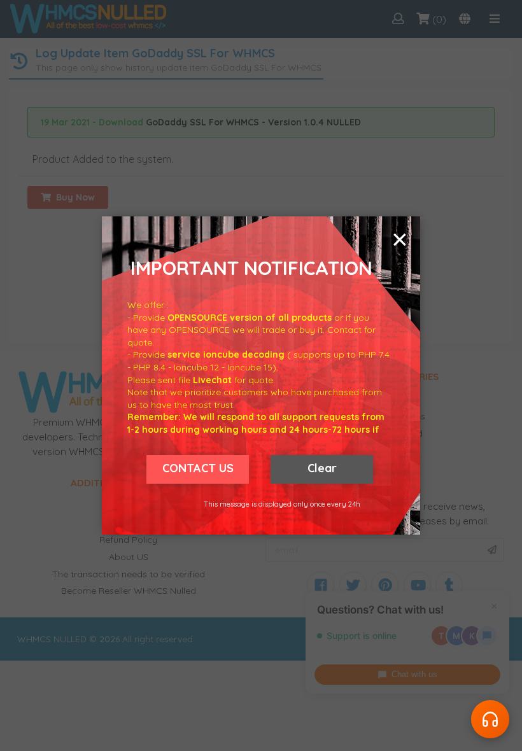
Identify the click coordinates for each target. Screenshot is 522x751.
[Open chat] (490, 719)
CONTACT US (198, 468)
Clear (322, 468)
